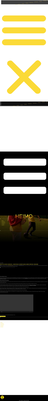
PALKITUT (18, 105)
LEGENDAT (25, 104)
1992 (47, 0)
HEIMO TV (16, 4)
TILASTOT (23, 3)
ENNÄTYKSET (31, 2)
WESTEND (40, 1)
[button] (24, 53)
